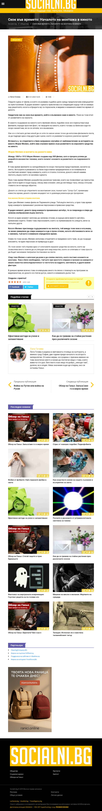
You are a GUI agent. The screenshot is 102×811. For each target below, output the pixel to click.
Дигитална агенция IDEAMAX (21, 807)
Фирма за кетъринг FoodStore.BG (24, 659)
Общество (24, 24)
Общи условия (16, 795)
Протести (56, 771)
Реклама (13, 792)
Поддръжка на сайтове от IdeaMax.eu (25, 656)
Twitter (30, 287)
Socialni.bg (12, 24)
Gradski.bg (24, 801)
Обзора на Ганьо (16, 777)
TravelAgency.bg (36, 801)
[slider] (15, 281)
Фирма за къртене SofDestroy (22, 653)
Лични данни (57, 795)
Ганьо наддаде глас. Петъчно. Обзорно (51, 10)
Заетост (56, 774)
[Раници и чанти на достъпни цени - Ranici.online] (30, 699)
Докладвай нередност (58, 286)
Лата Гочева (15, 97)
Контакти (55, 792)
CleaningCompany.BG (19, 650)
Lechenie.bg (14, 801)
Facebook (15, 287)
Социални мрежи (16, 774)
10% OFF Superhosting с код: (51, 807)
